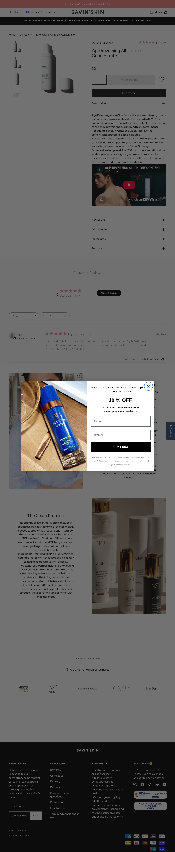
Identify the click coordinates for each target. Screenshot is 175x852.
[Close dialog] (148, 386)
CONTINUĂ (120, 446)
